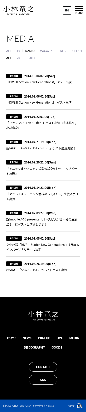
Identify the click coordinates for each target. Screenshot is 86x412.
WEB (62, 51)
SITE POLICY (25, 405)
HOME (11, 338)
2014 (32, 58)
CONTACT (43, 367)
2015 (20, 58)
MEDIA (74, 338)
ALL (8, 51)
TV (18, 51)
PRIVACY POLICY (10, 405)
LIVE (60, 338)
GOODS (57, 347)
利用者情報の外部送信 (43, 405)
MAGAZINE (47, 51)
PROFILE (44, 338)
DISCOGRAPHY (34, 347)
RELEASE (77, 51)
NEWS (27, 338)
